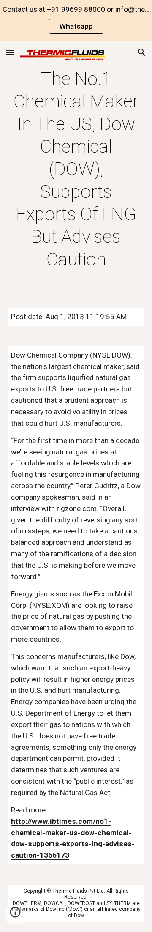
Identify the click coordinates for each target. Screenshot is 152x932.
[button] (10, 52)
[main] (76, 169)
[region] (76, 20)
